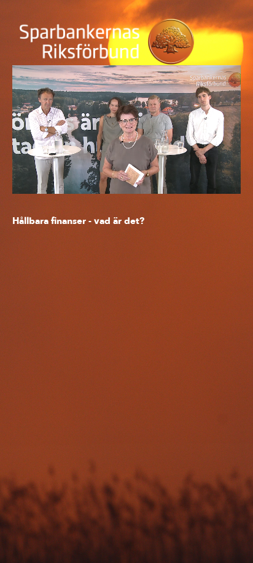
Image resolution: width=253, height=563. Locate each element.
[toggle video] (185, 175)
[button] (128, 131)
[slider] (127, 156)
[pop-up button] (204, 175)
